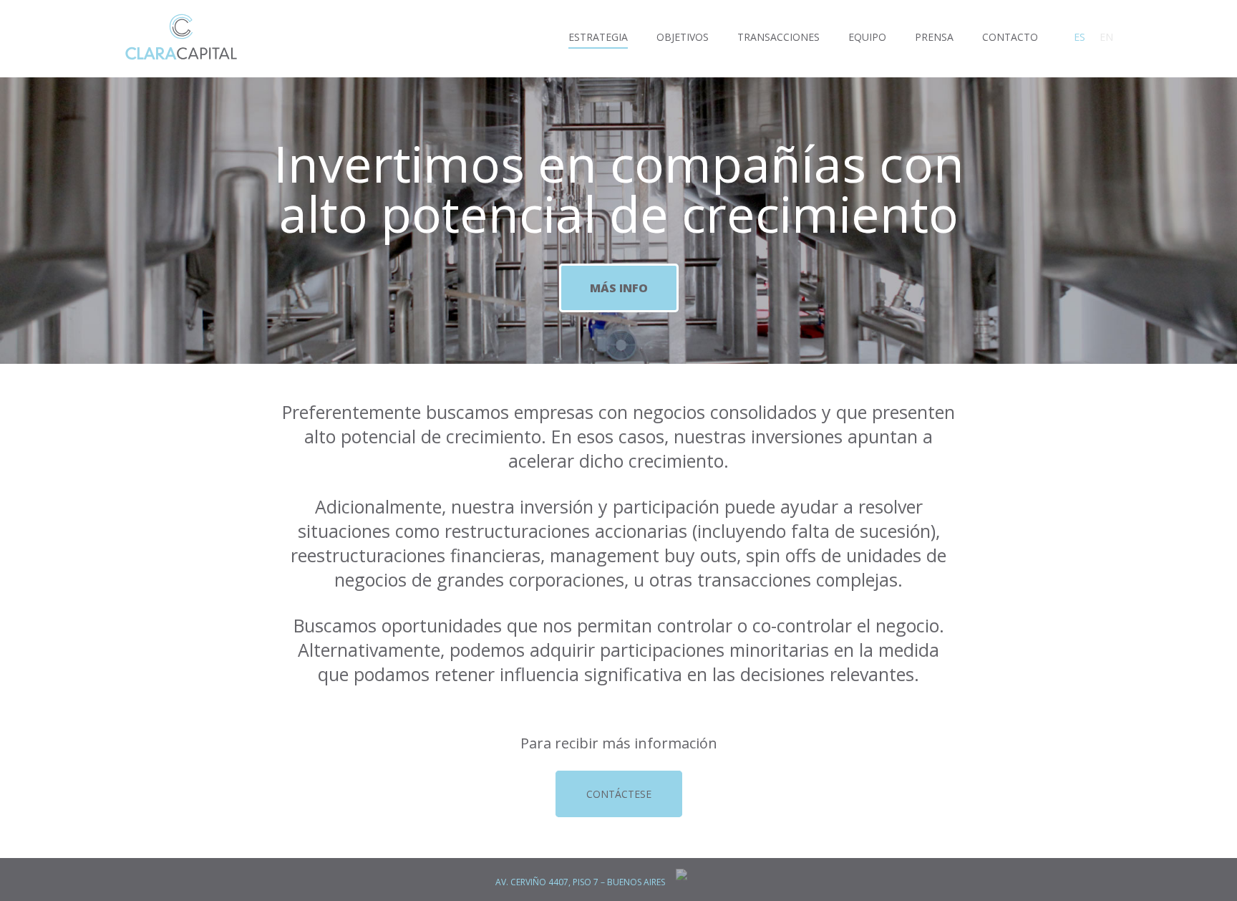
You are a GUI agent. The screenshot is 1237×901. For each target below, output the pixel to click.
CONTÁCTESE (618, 794)
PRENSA (934, 37)
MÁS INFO (619, 288)
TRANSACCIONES (778, 37)
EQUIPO (867, 37)
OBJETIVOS (682, 37)
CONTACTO (1010, 37)
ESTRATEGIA (598, 37)
